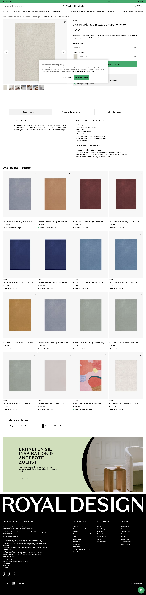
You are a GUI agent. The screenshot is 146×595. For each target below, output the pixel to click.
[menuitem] (7, 11)
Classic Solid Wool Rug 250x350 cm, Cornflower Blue (88, 282)
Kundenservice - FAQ (79, 528)
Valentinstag (125, 526)
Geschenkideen (126, 531)
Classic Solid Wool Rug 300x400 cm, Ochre (18, 343)
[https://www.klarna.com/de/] (22, 583)
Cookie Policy (77, 544)
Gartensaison (125, 534)
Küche (99, 539)
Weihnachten (125, 544)
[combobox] (140, 1)
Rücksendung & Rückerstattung (83, 534)
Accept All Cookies (81, 77)
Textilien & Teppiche (103, 534)
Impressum (76, 541)
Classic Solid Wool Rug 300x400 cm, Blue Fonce (18, 282)
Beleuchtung (101, 528)
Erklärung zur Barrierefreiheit (81, 549)
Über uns (76, 526)
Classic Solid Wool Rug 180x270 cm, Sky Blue (18, 222)
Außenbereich (101, 541)
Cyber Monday (126, 541)
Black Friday (125, 539)
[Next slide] (63, 52)
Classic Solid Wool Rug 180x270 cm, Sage (18, 403)
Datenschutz (77, 539)
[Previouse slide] (6, 52)
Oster (122, 528)
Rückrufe (76, 552)
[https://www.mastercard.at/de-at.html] (13, 583)
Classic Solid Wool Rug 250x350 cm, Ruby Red (124, 222)
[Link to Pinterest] (4, 574)
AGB (74, 536)
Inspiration (76, 546)
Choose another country (10, 537)
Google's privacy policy (87, 71)
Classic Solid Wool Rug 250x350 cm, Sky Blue (53, 343)
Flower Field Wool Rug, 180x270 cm (87, 403)
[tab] (30, 112)
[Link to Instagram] (14, 574)
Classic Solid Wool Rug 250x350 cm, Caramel (53, 222)
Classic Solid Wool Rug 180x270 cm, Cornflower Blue (124, 282)
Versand (75, 531)
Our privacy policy (74, 71)
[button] (140, 1)
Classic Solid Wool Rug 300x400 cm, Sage (88, 343)
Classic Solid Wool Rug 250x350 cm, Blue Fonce (53, 282)
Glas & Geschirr (102, 536)
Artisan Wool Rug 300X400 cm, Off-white (124, 403)
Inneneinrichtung (102, 531)
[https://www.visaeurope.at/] (6, 583)
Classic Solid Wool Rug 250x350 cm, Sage (124, 343)
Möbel (99, 526)
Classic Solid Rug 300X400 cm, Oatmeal (51, 403)
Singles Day (125, 536)
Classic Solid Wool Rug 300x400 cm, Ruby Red (88, 222)
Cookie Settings (65, 77)
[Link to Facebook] (9, 574)
